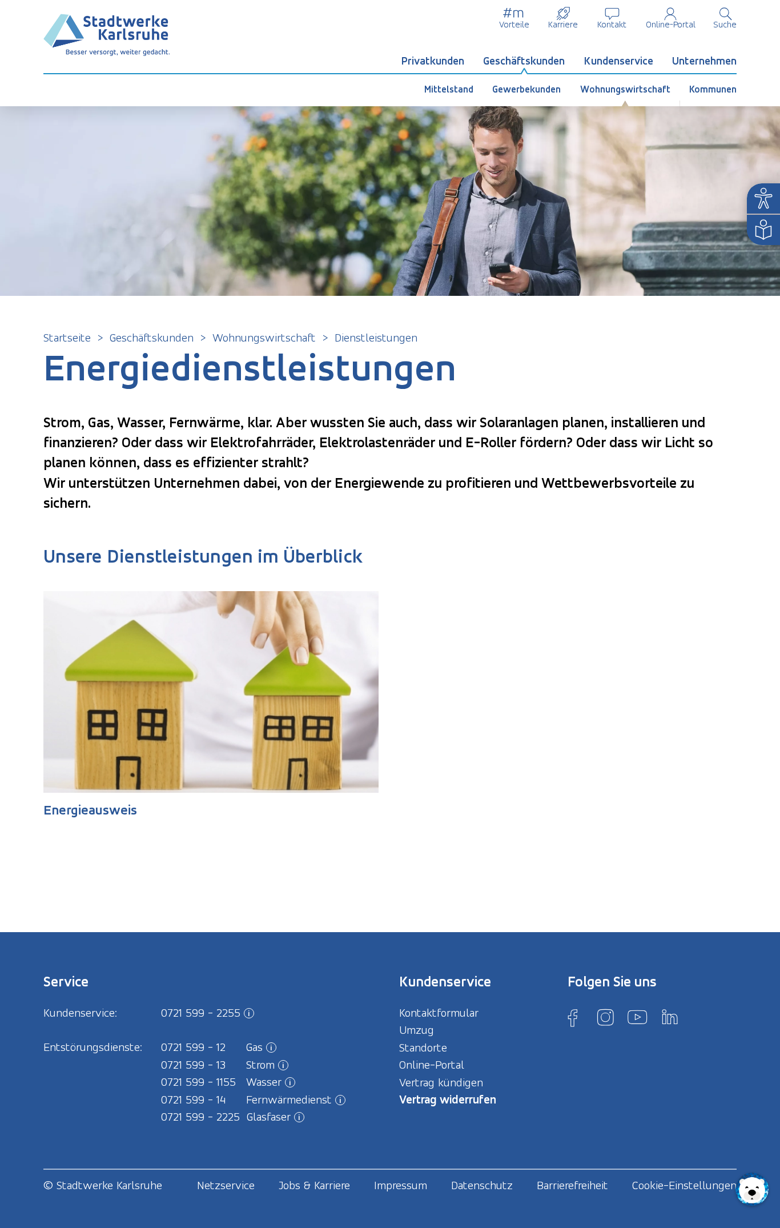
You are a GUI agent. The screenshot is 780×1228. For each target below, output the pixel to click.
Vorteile (514, 24)
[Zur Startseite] (106, 35)
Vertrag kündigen (441, 1082)
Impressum (400, 1185)
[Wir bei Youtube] (637, 1017)
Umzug (416, 1030)
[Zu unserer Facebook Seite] (573, 1017)
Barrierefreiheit (572, 1185)
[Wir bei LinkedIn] (670, 1017)
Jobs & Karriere (314, 1185)
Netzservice (226, 1185)
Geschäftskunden (524, 60)
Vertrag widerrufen (447, 1099)
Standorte (423, 1047)
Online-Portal (670, 24)
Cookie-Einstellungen (684, 1185)
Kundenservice (618, 60)
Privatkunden (432, 60)
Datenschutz (482, 1185)
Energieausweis (90, 810)
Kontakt (611, 24)
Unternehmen (704, 60)
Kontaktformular (439, 1013)
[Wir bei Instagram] (605, 1017)
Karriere (563, 24)
